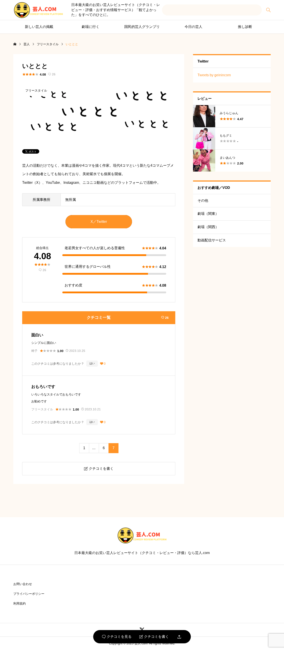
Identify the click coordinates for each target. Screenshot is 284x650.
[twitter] (142, 629)
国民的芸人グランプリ (142, 27)
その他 (202, 200)
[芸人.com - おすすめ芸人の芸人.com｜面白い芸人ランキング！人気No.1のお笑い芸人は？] (38, 10)
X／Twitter (99, 221)
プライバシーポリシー (28, 593)
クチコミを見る (117, 636)
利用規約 (19, 603)
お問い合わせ (22, 584)
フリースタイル (36, 90)
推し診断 (245, 27)
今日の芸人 (193, 27)
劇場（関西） (208, 227)
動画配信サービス (211, 240)
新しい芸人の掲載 (39, 27)
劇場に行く (90, 27)
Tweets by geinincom (214, 75)
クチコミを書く (154, 636)
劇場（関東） (208, 213)
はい (92, 363)
